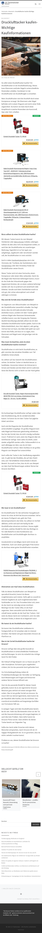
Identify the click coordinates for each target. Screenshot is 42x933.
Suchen (4, 821)
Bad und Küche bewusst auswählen (11, 846)
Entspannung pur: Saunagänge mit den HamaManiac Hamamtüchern (21, 876)
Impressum (21, 929)
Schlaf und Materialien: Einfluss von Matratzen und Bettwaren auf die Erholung (20, 867)
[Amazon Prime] (35, 140)
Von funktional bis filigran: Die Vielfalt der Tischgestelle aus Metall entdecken (20, 857)
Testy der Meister (9, 77)
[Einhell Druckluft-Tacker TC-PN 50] (21, 126)
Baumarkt (11, 11)
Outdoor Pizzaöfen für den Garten (11, 849)
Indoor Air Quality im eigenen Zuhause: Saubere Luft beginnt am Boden (19, 862)
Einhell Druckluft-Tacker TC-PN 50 (15, 136)
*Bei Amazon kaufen (31, 143)
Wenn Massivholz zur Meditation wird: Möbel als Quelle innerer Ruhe (19, 872)
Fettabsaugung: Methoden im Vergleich (12, 838)
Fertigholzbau (6, 266)
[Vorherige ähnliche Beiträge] (33, 774)
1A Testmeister (15, 927)
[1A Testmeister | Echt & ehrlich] (2, 2)
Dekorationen (19, 242)
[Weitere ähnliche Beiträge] (38, 774)
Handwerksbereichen (19, 260)
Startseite (4, 11)
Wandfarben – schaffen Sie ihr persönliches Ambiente (30, 802)
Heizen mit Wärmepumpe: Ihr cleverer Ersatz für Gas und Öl (18, 852)
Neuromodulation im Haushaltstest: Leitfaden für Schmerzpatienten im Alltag (15, 842)
